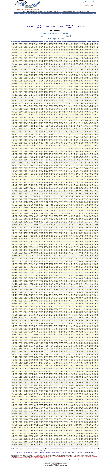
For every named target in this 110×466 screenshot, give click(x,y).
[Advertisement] (61, 5)
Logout (93, 3)
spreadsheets (57, 450)
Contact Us (85, 3)
